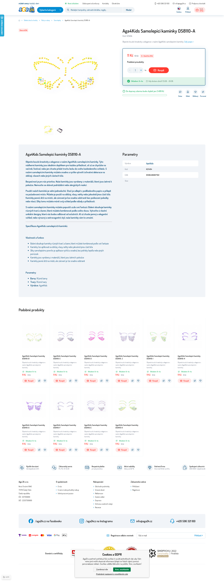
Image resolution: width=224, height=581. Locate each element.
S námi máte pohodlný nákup (68, 490)
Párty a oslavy (45, 20)
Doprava (98, 500)
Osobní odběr (100, 497)
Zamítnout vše (102, 570)
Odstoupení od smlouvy (90, 3)
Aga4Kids (149, 163)
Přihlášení (135, 486)
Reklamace (99, 493)
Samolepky (57, 20)
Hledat (128, 10)
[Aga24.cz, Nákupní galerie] (19, 20)
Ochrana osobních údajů (104, 504)
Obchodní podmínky (102, 486)
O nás (60, 486)
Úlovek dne (116, 3)
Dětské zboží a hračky (31, 20)
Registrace (136, 490)
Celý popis (188, 41)
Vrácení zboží (99, 490)
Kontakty (105, 3)
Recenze (98, 507)
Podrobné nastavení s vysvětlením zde (112, 574)
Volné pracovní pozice (65, 493)
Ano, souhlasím (122, 570)
